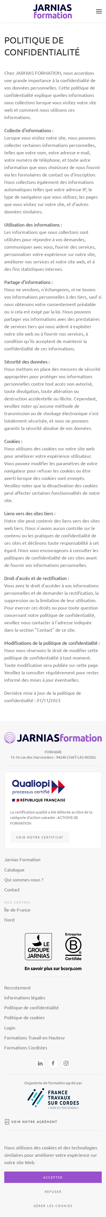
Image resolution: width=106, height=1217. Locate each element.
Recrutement (17, 987)
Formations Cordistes (25, 1047)
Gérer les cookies (53, 1205)
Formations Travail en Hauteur (34, 1037)
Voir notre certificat (39, 837)
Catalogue (14, 869)
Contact (12, 889)
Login (9, 1027)
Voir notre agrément (34, 1121)
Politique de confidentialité (31, 1007)
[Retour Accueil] (53, 11)
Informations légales (24, 997)
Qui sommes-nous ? (23, 879)
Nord (9, 919)
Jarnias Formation (22, 859)
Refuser (53, 1191)
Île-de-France (17, 909)
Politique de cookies (24, 1017)
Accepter (53, 1177)
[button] (99, 11)
